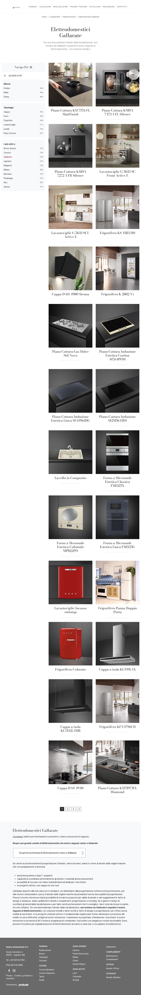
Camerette (111, 947)
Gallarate (8, 157)
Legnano (7, 161)
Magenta (8, 165)
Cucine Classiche (47, 973)
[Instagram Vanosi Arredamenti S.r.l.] (13, 970)
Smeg (6, 97)
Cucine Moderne (46, 970)
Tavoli (41, 976)
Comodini (77, 976)
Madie (75, 957)
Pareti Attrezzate (81, 954)
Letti (75, 973)
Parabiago (8, 178)
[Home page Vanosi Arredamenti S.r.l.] (16, 7)
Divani (75, 960)
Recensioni (109, 7)
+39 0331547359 (17, 960)
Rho (5, 182)
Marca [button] (7, 83)
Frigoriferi (8, 120)
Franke (7, 88)
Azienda (33, 7)
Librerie (76, 950)
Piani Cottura (10, 133)
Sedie (41, 980)
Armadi (76, 980)
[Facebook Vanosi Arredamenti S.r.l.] (8, 970)
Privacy (9, 975)
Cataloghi (95, 7)
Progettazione (78, 7)
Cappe (7, 112)
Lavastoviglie (9, 125)
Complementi (55, 17)
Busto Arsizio (10, 148)
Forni (6, 116)
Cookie (17, 975)
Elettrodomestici (69, 17)
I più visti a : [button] (10, 144)
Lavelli (6, 129)
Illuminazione (112, 956)
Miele (6, 92)
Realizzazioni (60, 7)
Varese (7, 187)
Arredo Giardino (113, 977)
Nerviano (8, 174)
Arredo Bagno (79, 964)
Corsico (7, 153)
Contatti (122, 7)
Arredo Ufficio (112, 968)
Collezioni (45, 7)
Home (44, 17)
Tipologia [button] (8, 107)
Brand (42, 954)
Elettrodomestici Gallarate (89, 17)
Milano (7, 170)
